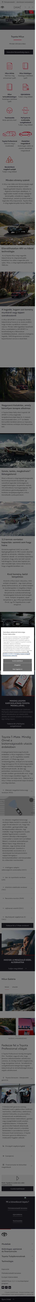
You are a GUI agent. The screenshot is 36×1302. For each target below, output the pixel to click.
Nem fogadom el (17, 669)
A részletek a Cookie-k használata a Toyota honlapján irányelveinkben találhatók (16, 653)
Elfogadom (17, 665)
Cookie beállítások (17, 661)
